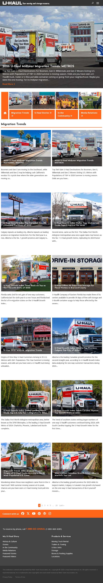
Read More (8, 84)
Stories (5, 544)
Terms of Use (20, 577)
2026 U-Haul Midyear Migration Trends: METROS (38, 66)
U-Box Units (57, 547)
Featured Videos (9, 556)
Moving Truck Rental (60, 541)
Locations (56, 556)
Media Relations (9, 550)
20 (57, 505)
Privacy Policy (7, 577)
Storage (55, 550)
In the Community (10, 547)
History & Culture (10, 541)
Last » (61, 505)
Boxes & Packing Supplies (62, 553)
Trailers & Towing (59, 544)
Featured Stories (9, 553)
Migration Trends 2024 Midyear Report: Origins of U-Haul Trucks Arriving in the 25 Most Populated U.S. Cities (24, 473)
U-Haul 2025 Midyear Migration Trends (23, 350)
